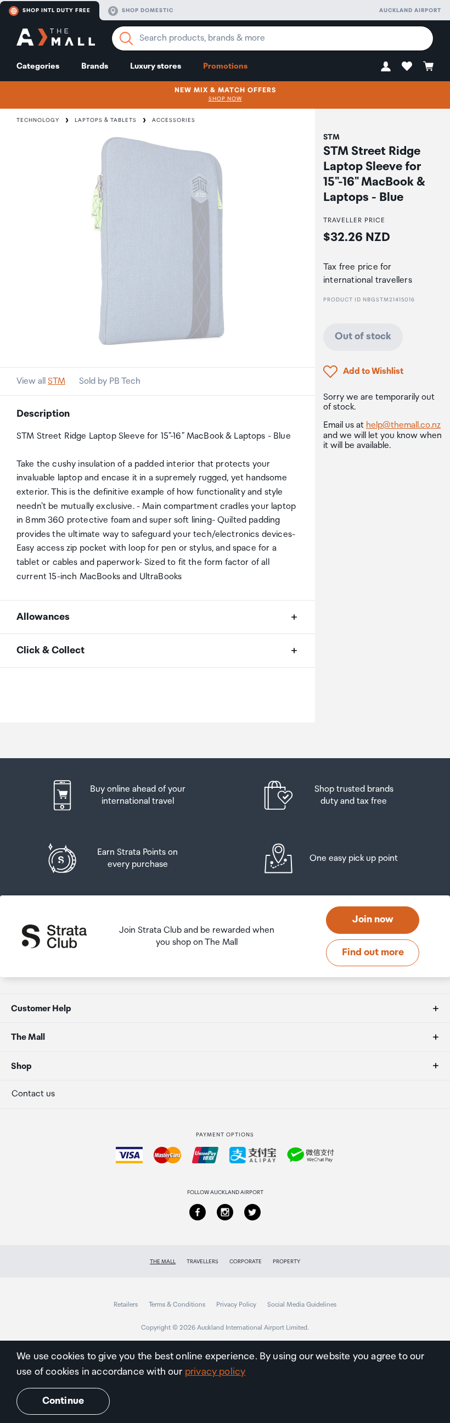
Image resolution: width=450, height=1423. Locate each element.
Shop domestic (147, 10)
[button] (385, 66)
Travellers (202, 1261)
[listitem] (128, 795)
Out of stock (363, 336)
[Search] (126, 38)
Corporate (245, 1261)
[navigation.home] (55, 39)
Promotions (225, 66)
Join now (372, 919)
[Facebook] (197, 1212)
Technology (37, 120)
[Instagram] (225, 1212)
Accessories (173, 120)
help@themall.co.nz (403, 425)
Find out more (373, 952)
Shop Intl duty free (56, 10)
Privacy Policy (236, 1304)
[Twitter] (252, 1212)
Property (286, 1261)
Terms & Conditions (177, 1304)
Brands (94, 66)
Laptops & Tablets (106, 120)
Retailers (126, 1304)
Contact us (33, 1094)
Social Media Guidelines (301, 1304)
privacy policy (215, 1371)
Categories (37, 66)
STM (56, 381)
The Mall (163, 1261)
